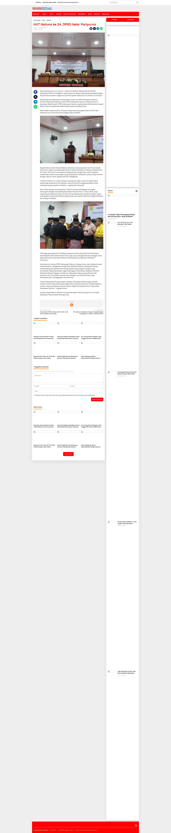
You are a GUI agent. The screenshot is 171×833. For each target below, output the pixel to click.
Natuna (36, 29)
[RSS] (71, 304)
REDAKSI (53, 830)
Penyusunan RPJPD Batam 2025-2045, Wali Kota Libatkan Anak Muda (54, 311)
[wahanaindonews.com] (42, 8)
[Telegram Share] (97, 28)
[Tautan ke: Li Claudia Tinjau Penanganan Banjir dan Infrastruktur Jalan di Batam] (122, 203)
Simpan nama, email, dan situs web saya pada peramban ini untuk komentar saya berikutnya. (65, 395)
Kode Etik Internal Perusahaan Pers (86, 830)
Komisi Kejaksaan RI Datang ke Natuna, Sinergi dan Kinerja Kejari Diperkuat (67, 357)
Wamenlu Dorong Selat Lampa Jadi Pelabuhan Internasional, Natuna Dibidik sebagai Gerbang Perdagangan (44, 337)
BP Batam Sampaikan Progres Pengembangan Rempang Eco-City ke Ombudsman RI (88, 311)
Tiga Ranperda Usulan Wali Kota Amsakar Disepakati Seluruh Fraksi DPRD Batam (126, 672)
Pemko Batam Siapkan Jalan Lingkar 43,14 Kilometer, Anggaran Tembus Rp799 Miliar (127, 522)
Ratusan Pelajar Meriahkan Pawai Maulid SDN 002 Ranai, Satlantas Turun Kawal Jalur (68, 337)
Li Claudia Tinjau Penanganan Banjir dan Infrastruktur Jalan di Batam (121, 216)
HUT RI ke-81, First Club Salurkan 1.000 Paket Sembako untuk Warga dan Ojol (127, 223)
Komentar (130, 19)
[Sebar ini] (90, 28)
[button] (137, 2)
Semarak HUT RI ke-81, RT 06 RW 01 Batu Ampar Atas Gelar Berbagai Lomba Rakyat (44, 357)
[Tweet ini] (94, 28)
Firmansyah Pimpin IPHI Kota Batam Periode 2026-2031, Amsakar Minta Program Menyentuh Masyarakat (127, 373)
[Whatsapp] (101, 28)
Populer (114, 19)
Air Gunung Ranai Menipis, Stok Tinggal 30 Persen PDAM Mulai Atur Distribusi (91, 337)
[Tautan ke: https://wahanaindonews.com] (136, 191)
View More (68, 454)
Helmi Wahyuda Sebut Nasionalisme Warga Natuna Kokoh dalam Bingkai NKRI (90, 357)
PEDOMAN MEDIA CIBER (65, 830)
